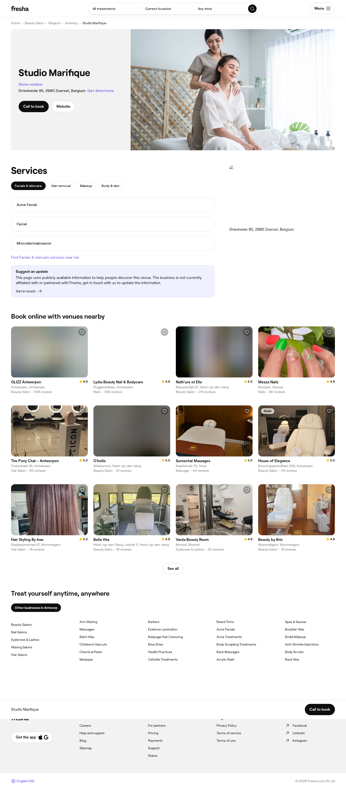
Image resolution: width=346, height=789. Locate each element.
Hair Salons (19, 655)
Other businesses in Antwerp (36, 608)
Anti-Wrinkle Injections (302, 644)
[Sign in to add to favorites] (82, 332)
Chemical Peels (91, 652)
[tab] (28, 186)
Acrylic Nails (225, 659)
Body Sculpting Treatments (236, 644)
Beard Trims (225, 622)
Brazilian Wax (294, 629)
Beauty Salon (34, 23)
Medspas (86, 659)
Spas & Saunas (295, 622)
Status (152, 755)
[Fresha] (20, 8)
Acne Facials (226, 629)
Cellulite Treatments (163, 659)
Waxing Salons (21, 647)
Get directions (100, 91)
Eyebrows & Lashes (25, 640)
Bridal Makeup (295, 637)
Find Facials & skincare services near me (45, 257)
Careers (85, 725)
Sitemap (86, 748)
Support (154, 748)
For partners (157, 725)
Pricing (153, 733)
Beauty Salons (21, 624)
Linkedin (299, 733)
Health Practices (160, 652)
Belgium (54, 23)
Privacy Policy (227, 725)
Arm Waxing (88, 622)
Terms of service (229, 733)
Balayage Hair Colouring (165, 637)
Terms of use (226, 740)
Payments (155, 740)
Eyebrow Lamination (162, 629)
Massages (87, 629)
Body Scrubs (294, 652)
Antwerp (71, 23)
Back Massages (228, 652)
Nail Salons (19, 632)
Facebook (300, 725)
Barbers (154, 622)
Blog (83, 740)
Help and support (92, 733)
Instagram (300, 740)
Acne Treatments (229, 637)
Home (15, 23)
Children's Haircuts (93, 644)
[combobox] (114, 8)
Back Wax (292, 659)
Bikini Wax (87, 637)
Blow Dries (155, 644)
